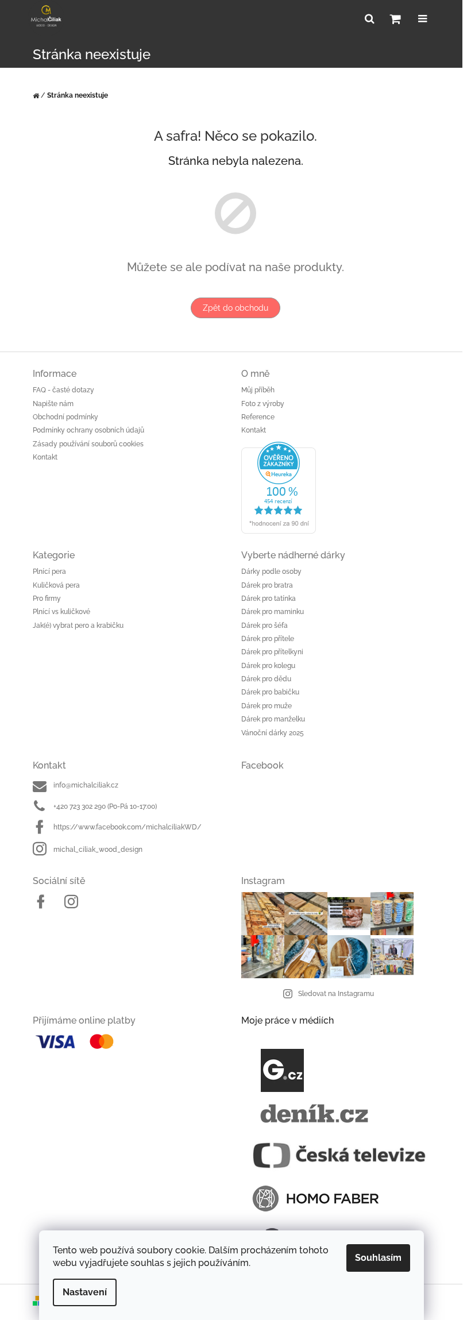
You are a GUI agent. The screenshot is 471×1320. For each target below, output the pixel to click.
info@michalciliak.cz (85, 785)
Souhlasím (378, 1257)
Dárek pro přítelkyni (272, 652)
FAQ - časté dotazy (63, 390)
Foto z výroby (262, 404)
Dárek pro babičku (270, 692)
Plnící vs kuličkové (61, 612)
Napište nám (53, 404)
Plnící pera (49, 572)
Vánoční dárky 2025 (272, 733)
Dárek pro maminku (272, 612)
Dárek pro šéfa (264, 626)
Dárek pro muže (266, 706)
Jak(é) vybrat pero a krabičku (78, 626)
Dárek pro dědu (266, 679)
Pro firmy (47, 599)
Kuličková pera (56, 585)
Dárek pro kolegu (268, 666)
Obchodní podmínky (65, 417)
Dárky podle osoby (271, 572)
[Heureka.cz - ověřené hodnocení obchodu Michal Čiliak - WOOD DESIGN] (340, 488)
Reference (258, 417)
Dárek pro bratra (267, 585)
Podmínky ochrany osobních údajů (88, 430)
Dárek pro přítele (267, 639)
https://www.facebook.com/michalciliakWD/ (127, 827)
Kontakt (45, 457)
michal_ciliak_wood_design (97, 850)
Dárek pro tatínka (268, 599)
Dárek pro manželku (273, 719)
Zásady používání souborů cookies (88, 444)
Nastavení (85, 1292)
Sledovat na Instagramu (336, 994)
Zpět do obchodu (235, 307)
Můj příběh (258, 390)
